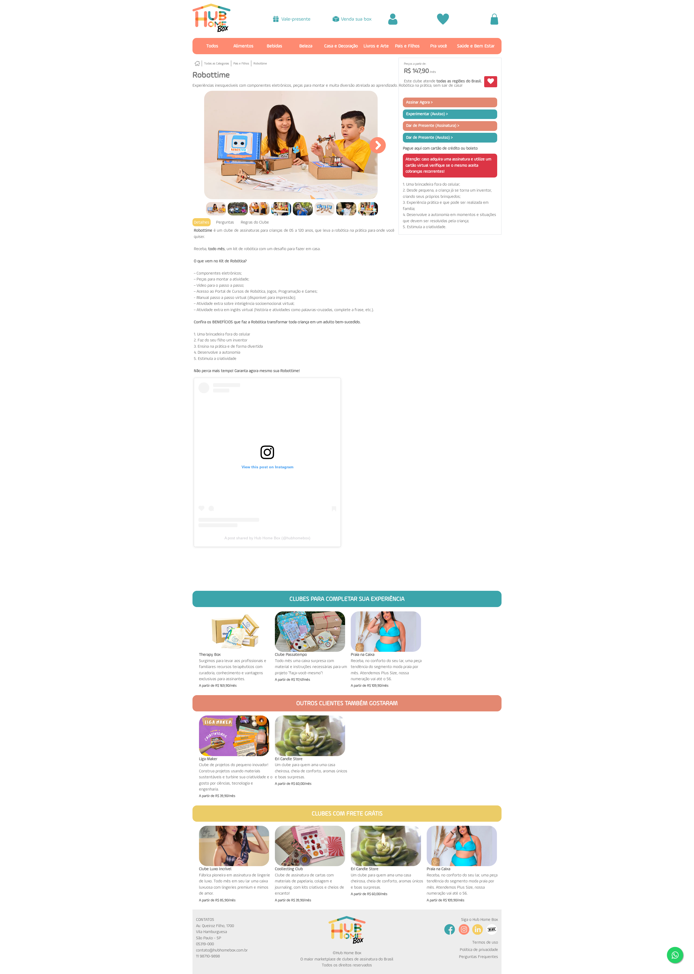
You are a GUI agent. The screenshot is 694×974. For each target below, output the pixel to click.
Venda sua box (356, 19)
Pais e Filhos (407, 46)
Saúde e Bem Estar (475, 46)
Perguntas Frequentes (478, 957)
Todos (212, 46)
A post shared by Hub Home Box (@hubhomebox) (267, 538)
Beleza (305, 46)
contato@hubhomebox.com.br (222, 950)
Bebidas (274, 46)
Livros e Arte (376, 46)
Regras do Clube (255, 222)
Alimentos (243, 46)
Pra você (438, 46)
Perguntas (225, 222)
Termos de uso (485, 942)
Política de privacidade (479, 950)
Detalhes (201, 222)
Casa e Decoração (341, 46)
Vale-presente (295, 19)
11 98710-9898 (208, 956)
